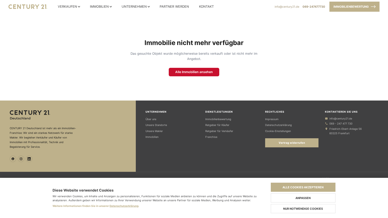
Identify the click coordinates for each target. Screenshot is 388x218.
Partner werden (174, 6)
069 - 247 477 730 (340, 123)
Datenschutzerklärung (278, 125)
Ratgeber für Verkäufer (219, 131)
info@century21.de (287, 6)
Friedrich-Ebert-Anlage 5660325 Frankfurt (345, 131)
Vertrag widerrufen (292, 142)
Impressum (271, 119)
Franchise (211, 136)
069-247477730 (314, 6)
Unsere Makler (154, 131)
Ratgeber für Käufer (217, 125)
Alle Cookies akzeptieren (303, 187)
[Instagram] (21, 159)
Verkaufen (67, 6)
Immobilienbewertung (351, 6)
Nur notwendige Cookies (303, 208)
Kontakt (206, 6)
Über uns (151, 119)
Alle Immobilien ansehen (194, 72)
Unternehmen (134, 6)
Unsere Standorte (156, 125)
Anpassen (303, 198)
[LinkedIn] (29, 159)
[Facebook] (13, 159)
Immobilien (99, 6)
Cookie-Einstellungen (278, 131)
